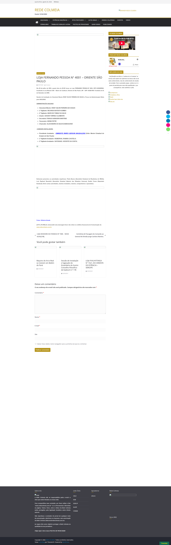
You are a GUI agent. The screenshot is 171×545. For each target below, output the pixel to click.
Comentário (39, 293)
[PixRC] (110, 97)
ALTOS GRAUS (93, 20)
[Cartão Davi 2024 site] (115, 99)
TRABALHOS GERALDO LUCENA (60, 24)
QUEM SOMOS (96, 24)
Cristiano (48, 85)
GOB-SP (75, 503)
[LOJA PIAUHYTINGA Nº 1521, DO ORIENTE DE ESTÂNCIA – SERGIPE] (95, 247)
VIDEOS (128, 20)
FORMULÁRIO (44, 24)
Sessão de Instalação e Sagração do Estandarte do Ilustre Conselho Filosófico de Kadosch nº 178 (69, 265)
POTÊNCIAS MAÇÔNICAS (60, 20)
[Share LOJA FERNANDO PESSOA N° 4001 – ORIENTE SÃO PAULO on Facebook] (168, 112)
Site (36, 334)
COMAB (75, 511)
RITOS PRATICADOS (78, 20)
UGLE (74, 496)
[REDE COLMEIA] (37, 22)
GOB (74, 499)
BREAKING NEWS (40, 73)
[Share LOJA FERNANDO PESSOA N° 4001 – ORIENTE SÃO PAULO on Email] (168, 125)
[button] (49, 20)
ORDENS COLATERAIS (108, 20)
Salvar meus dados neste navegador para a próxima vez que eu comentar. (62, 344)
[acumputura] (112, 92)
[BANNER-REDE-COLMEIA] (127, 11)
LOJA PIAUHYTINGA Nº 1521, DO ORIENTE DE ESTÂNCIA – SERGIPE (94, 264)
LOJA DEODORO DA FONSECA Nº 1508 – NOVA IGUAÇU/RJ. (53, 235)
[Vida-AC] (111, 101)
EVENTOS (120, 20)
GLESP (75, 507)
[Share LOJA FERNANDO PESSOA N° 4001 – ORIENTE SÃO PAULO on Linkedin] (168, 121)
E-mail (37, 326)
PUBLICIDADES (107, 24)
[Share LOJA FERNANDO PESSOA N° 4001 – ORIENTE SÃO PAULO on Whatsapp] (168, 129)
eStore (93, 496)
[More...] (168, 133)
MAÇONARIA (44, 20)
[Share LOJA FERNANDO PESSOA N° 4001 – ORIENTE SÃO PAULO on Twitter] (168, 116)
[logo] (37, 495)
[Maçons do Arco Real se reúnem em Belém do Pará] (46, 247)
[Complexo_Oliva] (114, 95)
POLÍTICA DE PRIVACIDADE (81, 24)
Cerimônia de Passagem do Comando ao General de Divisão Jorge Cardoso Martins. (89, 235)
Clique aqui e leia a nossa (42, 531)
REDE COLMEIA (47, 9)
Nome (37, 317)
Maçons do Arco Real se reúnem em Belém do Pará (45, 262)
